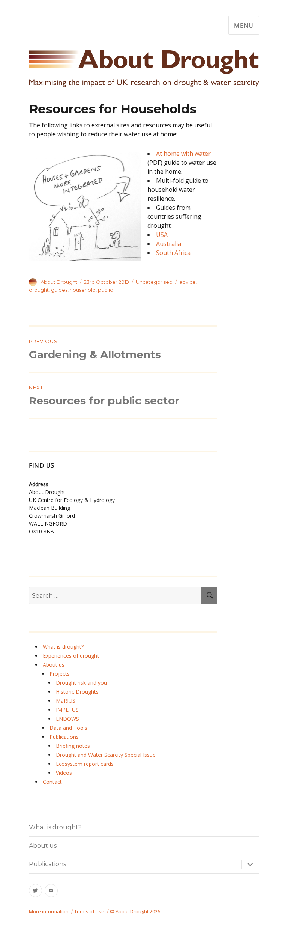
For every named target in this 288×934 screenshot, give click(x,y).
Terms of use (89, 911)
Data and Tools (68, 727)
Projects (60, 673)
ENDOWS (67, 718)
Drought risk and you (81, 682)
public (105, 290)
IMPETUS (67, 709)
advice (187, 282)
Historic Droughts (77, 691)
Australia (168, 244)
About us (53, 664)
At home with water (183, 153)
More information (49, 911)
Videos (64, 772)
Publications (64, 736)
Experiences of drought (71, 655)
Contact (52, 781)
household (83, 290)
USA (162, 234)
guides (59, 290)
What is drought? (63, 646)
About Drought (58, 282)
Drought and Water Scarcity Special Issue (106, 754)
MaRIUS (65, 700)
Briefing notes (73, 745)
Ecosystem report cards (85, 763)
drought (39, 290)
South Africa (173, 253)
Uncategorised (154, 282)
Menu (244, 25)
